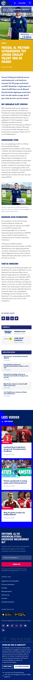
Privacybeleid (4, 570)
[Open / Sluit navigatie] (30, 3)
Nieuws (10, 8)
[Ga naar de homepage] (3, 3)
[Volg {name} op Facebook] (8, 625)
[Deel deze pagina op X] (8, 318)
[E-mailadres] (16, 557)
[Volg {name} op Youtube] (25, 625)
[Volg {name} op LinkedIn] (3, 630)
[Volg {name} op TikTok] (12, 625)
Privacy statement (7, 585)
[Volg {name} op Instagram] (3, 625)
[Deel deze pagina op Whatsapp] (16, 318)
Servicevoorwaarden (13, 570)
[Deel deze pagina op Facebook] (3, 318)
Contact (4, 598)
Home (4, 8)
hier (27, 209)
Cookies (4, 588)
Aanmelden (16, 564)
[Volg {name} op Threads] (21, 625)
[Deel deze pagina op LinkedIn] (12, 318)
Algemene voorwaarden (10, 581)
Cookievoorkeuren (7, 602)
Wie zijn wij (5, 595)
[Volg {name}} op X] (16, 625)
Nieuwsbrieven (6, 591)
